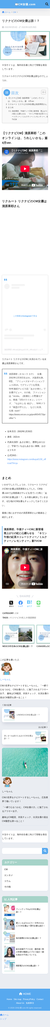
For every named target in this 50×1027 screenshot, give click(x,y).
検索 (45, 851)
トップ (3, 1019)
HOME (26, 993)
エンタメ (8, 875)
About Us (20, 1003)
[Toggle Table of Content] (42, 92)
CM (16, 613)
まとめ (10, 107)
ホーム (5, 1015)
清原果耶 (32, 617)
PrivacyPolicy (29, 999)
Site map (17, 999)
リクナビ (15, 617)
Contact (40, 999)
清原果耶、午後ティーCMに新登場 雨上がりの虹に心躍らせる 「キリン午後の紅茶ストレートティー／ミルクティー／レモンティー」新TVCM (30, 115)
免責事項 (30, 1003)
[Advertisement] (25, 241)
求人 (23, 617)
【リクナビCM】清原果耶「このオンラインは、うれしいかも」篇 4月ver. (26, 99)
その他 (7, 887)
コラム (7, 881)
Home (9, 999)
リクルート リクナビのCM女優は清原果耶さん (27, 104)
